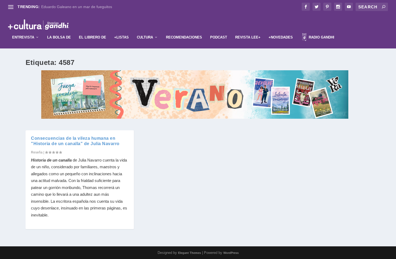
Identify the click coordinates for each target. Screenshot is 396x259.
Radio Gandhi (321, 37)
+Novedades (281, 37)
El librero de (92, 37)
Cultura (145, 37)
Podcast (218, 37)
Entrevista (23, 37)
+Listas (121, 37)
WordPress (231, 252)
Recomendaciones (184, 37)
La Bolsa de (59, 37)
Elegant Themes (189, 252)
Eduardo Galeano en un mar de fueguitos (76, 7)
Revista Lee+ (247, 37)
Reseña (37, 152)
